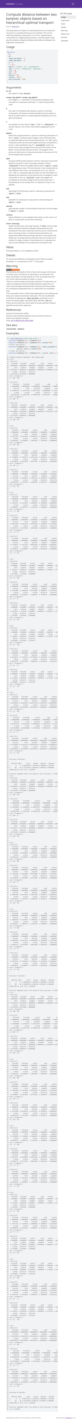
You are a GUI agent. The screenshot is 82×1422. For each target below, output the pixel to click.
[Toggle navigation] (73, 4)
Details (63, 27)
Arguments (65, 20)
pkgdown (69, 1418)
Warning (64, 30)
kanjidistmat (11, 329)
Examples (64, 41)
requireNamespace (16, 338)
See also (64, 37)
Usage (63, 17)
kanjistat (10, 3)
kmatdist (21, 329)
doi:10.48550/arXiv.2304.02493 (22, 320)
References (65, 34)
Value (63, 24)
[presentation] (20, 100)
